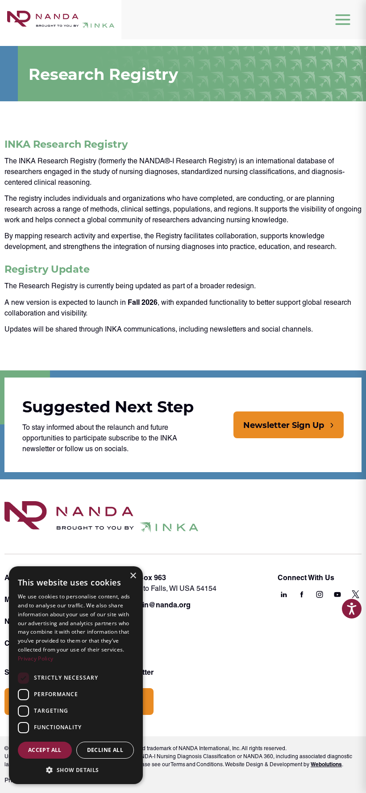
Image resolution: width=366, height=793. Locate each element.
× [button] (132, 576)
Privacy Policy (35, 658)
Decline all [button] (105, 750)
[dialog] (76, 675)
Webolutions (326, 764)
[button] (76, 769)
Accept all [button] (45, 750)
